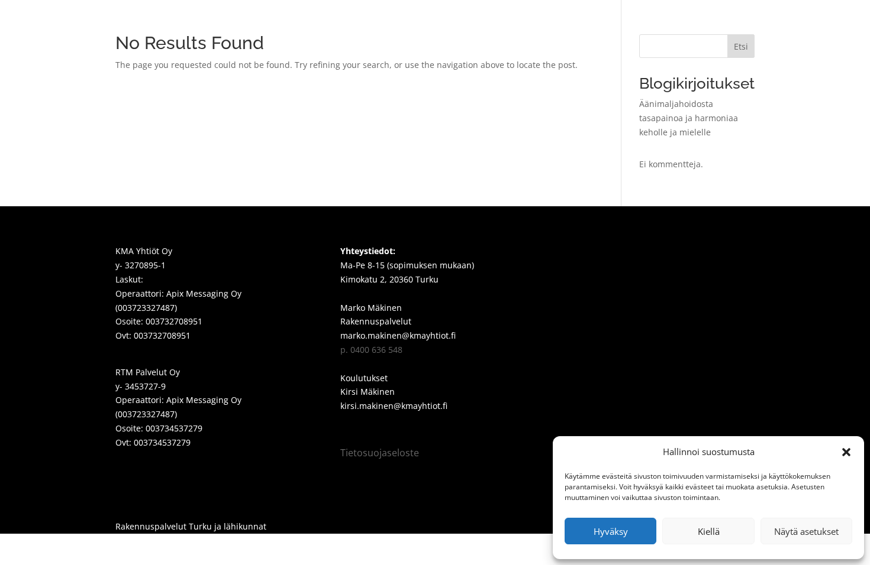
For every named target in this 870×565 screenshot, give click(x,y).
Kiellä (709, 531)
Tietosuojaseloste (379, 452)
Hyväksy (611, 531)
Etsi (741, 46)
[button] (846, 452)
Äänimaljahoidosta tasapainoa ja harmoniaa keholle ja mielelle (688, 118)
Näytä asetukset (806, 531)
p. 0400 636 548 (371, 349)
